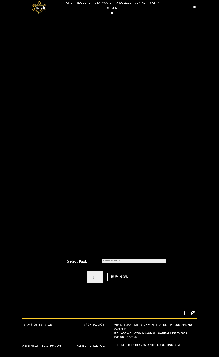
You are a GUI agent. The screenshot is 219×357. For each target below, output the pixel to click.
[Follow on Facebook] (188, 7)
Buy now (119, 277)
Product (81, 3)
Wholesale (123, 3)
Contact (140, 3)
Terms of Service (37, 325)
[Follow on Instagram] (194, 7)
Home (68, 3)
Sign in (155, 3)
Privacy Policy (92, 325)
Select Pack (77, 261)
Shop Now (101, 3)
